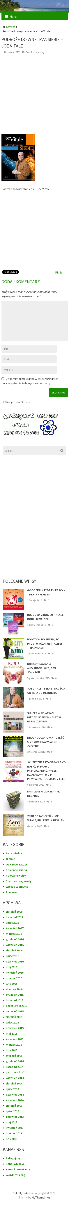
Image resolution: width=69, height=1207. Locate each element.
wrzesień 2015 (15, 1011)
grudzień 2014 (15, 1061)
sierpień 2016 (14, 950)
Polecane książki (16, 870)
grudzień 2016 (15, 939)
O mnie (10, 859)
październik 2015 (16, 1006)
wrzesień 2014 (15, 1078)
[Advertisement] (34, 97)
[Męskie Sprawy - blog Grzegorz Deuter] (34, 424)
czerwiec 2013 (15, 1116)
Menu (13, 16)
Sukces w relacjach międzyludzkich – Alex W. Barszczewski (44, 717)
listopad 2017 (14, 917)
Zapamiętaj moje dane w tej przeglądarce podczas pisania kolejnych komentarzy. (29, 381)
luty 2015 (11, 1050)
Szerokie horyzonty (18, 881)
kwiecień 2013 (15, 1128)
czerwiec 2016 (15, 961)
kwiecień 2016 (15, 972)
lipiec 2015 (12, 1022)
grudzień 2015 (15, 995)
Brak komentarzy (35, 52)
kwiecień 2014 (15, 1100)
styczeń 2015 (14, 1055)
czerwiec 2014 (15, 1094)
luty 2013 (11, 1139)
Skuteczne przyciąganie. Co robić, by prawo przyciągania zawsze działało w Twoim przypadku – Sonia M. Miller (46, 770)
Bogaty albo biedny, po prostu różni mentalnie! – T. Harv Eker (45, 643)
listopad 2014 (14, 1067)
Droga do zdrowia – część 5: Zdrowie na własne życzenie (45, 742)
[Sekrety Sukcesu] (34, 10)
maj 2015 (11, 1033)
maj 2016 (11, 967)
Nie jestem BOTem (18, 402)
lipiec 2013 (12, 1111)
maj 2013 (11, 1122)
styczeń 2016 (14, 989)
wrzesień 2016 (15, 945)
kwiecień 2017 (15, 928)
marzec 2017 (14, 934)
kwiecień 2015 (15, 1039)
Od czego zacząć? (17, 864)
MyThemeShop (41, 1197)
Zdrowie (11, 892)
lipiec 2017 (12, 922)
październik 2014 (16, 1072)
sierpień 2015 (14, 1017)
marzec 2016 (14, 978)
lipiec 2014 (12, 1089)
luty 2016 (11, 983)
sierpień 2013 (14, 1105)
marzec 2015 (14, 1044)
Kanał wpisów (15, 1164)
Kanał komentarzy (18, 1169)
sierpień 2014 (14, 1083)
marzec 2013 (14, 1133)
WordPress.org (15, 1175)
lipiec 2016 (12, 956)
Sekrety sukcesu (23, 1193)
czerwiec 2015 (15, 1028)
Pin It (58, 272)
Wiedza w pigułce (17, 886)
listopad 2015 (14, 1000)
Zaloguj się (13, 1158)
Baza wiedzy (14, 853)
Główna (10, 27)
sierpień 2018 (14, 911)
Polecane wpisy (16, 875)
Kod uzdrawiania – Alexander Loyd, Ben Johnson (41, 668)
